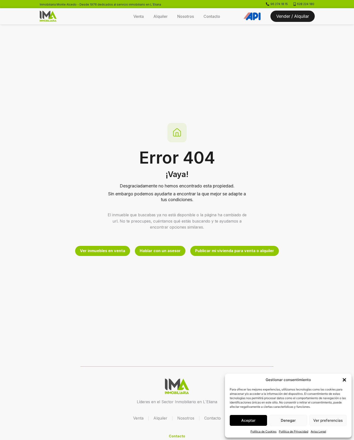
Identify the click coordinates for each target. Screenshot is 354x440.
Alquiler (160, 16)
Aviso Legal (318, 431)
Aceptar (248, 420)
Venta (138, 16)
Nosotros (185, 16)
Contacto (211, 16)
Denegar (288, 420)
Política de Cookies (263, 431)
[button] (344, 379)
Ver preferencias (328, 420)
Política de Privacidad (293, 431)
